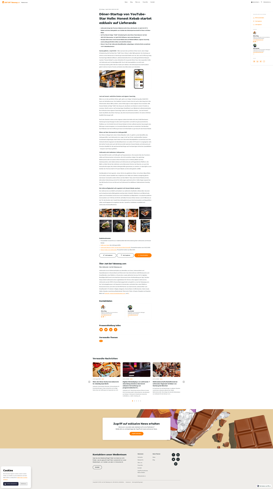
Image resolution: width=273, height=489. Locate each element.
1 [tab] (132, 400)
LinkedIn (107, 293)
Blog (131, 2)
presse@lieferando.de (106, 315)
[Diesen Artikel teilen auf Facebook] (115, 329)
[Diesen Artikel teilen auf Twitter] (106, 329)
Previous (89, 382)
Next (184, 382)
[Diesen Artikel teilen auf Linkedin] (110, 329)
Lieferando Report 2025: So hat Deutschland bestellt (115, 247)
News (126, 2)
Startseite (140, 457)
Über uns (137, 2)
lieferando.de (266, 2)
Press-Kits (145, 2)
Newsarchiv (140, 460)
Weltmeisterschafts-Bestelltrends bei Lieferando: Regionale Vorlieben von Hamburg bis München (165, 384)
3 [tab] (136, 400)
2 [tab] (134, 400)
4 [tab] (138, 400)
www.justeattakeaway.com (117, 293)
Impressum (128, 482)
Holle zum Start (105, 245)
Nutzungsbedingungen (137, 482)
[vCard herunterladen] (122, 305)
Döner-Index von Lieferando (108, 249)
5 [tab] (140, 400)
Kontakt (153, 2)
